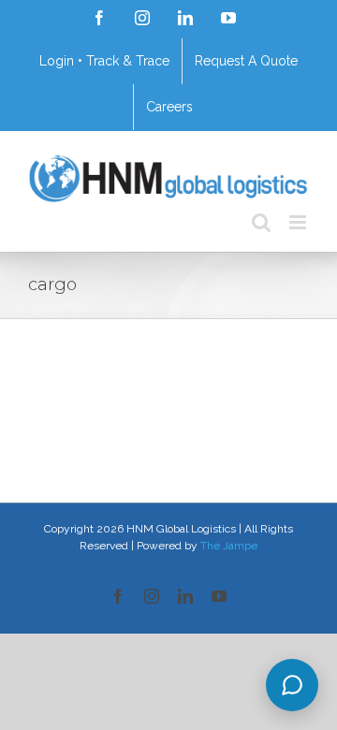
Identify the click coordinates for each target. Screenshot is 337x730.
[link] (99, 17)
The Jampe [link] (228, 545)
